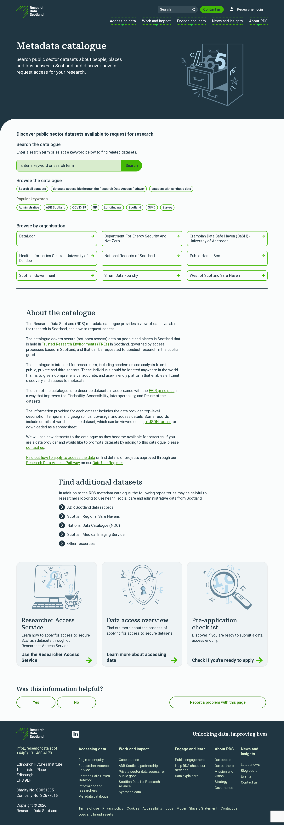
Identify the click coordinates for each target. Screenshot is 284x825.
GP (95, 207)
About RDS (224, 749)
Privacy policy (112, 808)
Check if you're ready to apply (223, 660)
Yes (36, 702)
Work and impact (134, 749)
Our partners (224, 766)
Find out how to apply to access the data (60, 457)
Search (132, 165)
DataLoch (27, 236)
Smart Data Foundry (121, 275)
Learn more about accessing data (136, 657)
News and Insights (249, 751)
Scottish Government (37, 275)
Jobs (169, 808)
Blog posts (249, 770)
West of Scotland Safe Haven (215, 275)
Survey (167, 207)
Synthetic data (130, 792)
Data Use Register (108, 462)
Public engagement (190, 760)
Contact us (212, 9)
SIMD (152, 207)
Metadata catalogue (93, 796)
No (76, 702)
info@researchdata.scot (36, 748)
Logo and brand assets (95, 814)
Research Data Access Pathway (53, 462)
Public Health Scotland (209, 255)
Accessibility (152, 808)
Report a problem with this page (218, 702)
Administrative (29, 207)
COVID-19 (79, 207)
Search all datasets (32, 189)
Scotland (134, 207)
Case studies (129, 760)
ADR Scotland (55, 207)
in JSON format (158, 421)
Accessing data (92, 749)
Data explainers (186, 776)
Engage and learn (190, 749)
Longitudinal (113, 207)
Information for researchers (90, 788)
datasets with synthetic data (171, 189)
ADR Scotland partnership (138, 766)
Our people (223, 760)
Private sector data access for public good (142, 773)
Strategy (221, 782)
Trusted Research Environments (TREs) (75, 344)
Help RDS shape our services (190, 768)
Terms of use (88, 808)
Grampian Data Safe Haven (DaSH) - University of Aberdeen (220, 238)
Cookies (133, 808)
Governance (224, 788)
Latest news (250, 765)
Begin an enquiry (91, 760)
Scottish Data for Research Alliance (139, 784)
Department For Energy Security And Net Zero (135, 238)
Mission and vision (224, 773)
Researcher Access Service (93, 768)
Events (246, 776)
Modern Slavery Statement (197, 808)
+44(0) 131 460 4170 (34, 753)
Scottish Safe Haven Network (94, 778)
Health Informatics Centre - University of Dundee (53, 258)
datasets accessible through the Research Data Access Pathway (99, 189)
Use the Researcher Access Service (50, 657)
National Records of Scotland (129, 255)
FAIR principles (161, 390)
